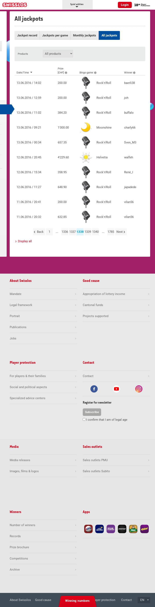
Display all (25, 241)
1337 (72, 232)
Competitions (19, 558)
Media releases (20, 460)
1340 (95, 232)
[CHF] (61, 70)
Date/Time (23, 72)
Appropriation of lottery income (104, 294)
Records (15, 536)
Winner (128, 72)
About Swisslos (20, 600)
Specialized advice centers (27, 398)
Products (23, 53)
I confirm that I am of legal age (106, 419)
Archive (15, 569)
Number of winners (22, 525)
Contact (126, 600)
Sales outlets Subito (96, 471)
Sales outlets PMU (95, 460)
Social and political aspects (28, 387)
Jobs (13, 338)
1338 (80, 232)
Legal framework (21, 305)
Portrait (15, 316)
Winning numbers (77, 601)
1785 (111, 232)
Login (125, 5)
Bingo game (86, 72)
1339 (88, 232)
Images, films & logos (24, 471)
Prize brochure (19, 547)
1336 (65, 232)
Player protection (103, 600)
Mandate (15, 294)
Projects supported (95, 316)
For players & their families (28, 376)
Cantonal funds (93, 305)
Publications (18, 327)
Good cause (43, 600)
